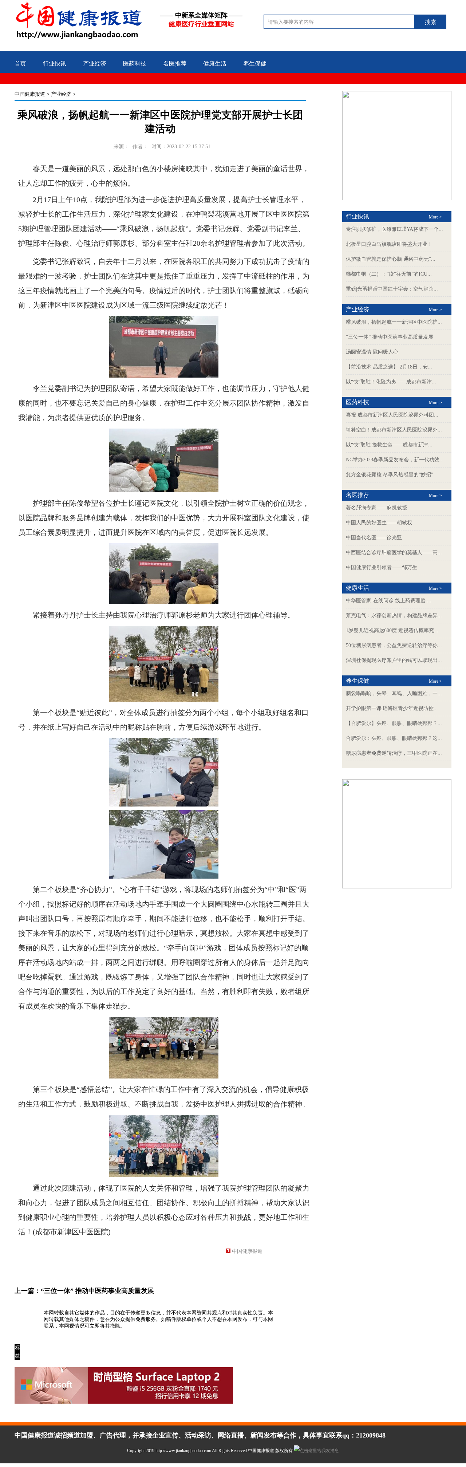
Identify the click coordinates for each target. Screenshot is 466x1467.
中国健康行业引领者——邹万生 (381, 567)
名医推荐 (174, 63)
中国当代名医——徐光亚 (374, 537)
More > (435, 217)
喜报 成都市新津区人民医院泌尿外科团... (392, 415)
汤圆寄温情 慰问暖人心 (372, 352)
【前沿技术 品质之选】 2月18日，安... (389, 367)
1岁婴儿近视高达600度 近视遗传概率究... (392, 630)
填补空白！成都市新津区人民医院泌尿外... (394, 430)
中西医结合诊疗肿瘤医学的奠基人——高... (394, 552)
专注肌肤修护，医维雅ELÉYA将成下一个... (394, 229)
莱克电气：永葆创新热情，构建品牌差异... (394, 615)
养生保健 (254, 63)
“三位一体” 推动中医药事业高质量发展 (97, 1290)
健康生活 (214, 63)
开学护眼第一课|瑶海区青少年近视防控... (392, 708)
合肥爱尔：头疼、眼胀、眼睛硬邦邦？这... (394, 738)
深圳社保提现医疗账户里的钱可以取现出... (394, 660)
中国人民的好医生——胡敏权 (379, 522)
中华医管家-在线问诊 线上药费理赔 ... (388, 600)
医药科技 (134, 63)
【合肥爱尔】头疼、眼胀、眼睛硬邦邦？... (394, 723)
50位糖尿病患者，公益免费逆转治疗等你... (394, 645)
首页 (20, 63)
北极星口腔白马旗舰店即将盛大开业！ (389, 244)
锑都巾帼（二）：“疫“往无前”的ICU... (389, 274)
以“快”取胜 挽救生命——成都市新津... (389, 444)
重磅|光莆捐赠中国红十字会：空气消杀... (392, 289)
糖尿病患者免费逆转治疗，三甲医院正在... (394, 753)
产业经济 (94, 63)
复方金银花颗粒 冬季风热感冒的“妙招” (389, 474)
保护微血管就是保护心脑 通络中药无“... (390, 259)
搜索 (431, 22)
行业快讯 (54, 63)
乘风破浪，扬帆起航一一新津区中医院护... (394, 322)
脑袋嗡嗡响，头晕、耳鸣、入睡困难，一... (394, 693)
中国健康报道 (30, 94)
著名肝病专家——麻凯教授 (376, 507)
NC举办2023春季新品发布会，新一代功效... (395, 459)
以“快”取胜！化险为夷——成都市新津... (391, 382)
